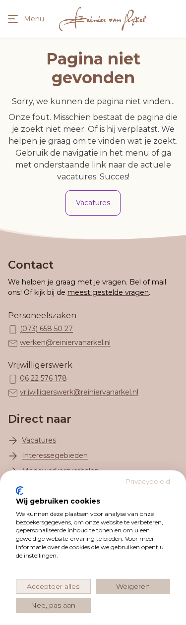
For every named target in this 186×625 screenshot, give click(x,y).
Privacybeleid (147, 481)
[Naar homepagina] (102, 19)
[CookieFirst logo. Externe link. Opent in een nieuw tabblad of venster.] (19, 490)
